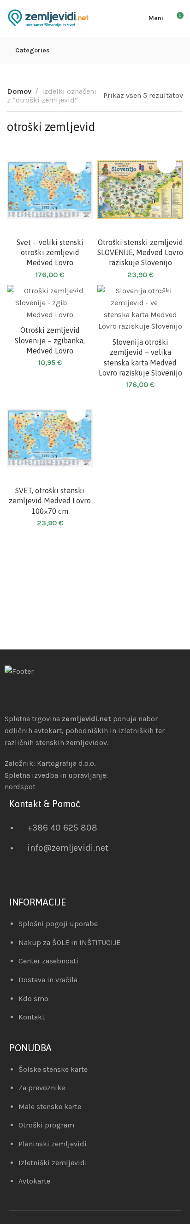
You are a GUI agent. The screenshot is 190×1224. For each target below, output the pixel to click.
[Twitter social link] (46, 880)
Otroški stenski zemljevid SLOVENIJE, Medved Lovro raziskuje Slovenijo (140, 252)
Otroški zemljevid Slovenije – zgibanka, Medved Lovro (50, 340)
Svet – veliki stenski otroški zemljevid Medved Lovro (50, 252)
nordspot (20, 786)
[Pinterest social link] (35, 880)
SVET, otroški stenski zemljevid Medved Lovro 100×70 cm (50, 500)
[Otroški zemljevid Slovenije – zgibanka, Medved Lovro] (50, 302)
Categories (32, 50)
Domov (19, 91)
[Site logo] (48, 18)
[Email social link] (12, 880)
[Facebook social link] (23, 880)
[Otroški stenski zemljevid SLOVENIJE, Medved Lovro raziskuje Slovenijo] (140, 190)
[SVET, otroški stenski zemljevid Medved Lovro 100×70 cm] (50, 438)
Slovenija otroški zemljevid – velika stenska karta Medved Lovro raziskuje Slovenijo (140, 357)
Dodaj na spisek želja (76, 163)
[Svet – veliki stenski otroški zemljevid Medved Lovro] (50, 190)
